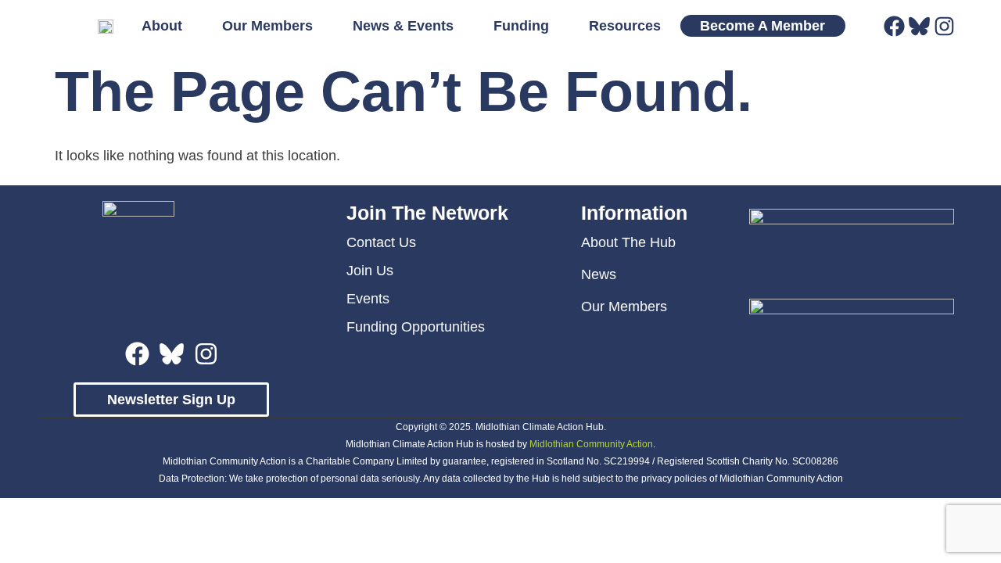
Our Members (267, 25)
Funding (521, 25)
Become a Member (762, 25)
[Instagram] (944, 26)
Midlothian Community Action (591, 444)
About (162, 25)
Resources (625, 25)
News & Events (403, 25)
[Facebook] (894, 26)
